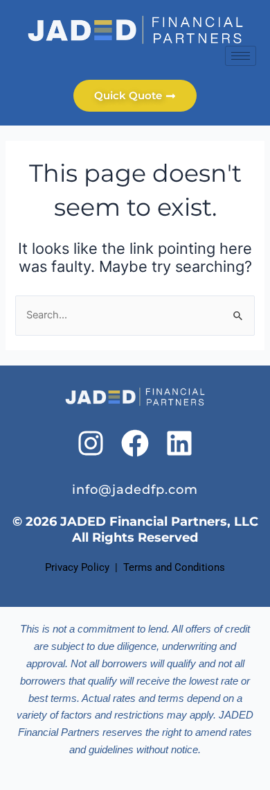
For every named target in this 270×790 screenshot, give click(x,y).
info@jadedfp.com (135, 489)
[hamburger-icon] (240, 56)
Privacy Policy (77, 567)
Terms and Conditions (174, 567)
